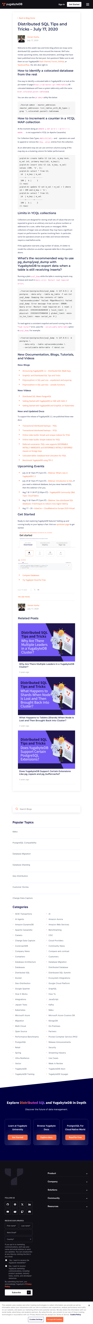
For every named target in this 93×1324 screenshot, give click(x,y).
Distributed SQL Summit (60, 972)
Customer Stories (21, 887)
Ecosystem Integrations (59, 978)
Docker (18, 978)
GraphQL (53, 988)
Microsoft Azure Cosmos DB (62, 1015)
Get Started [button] (74, 4)
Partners (52, 1031)
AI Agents (19, 919)
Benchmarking (55, 930)
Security (52, 1047)
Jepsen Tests (21, 1004)
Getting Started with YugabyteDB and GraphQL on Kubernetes (48, 405)
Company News (22, 951)
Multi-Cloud (20, 1026)
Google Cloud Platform (59, 983)
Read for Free (75, 1137)
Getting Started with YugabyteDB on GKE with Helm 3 (45, 401)
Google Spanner (22, 988)
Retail (17, 1047)
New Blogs (24, 365)
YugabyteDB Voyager (58, 1074)
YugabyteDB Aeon (57, 1069)
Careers (18, 935)
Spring (18, 1053)
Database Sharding (21, 865)
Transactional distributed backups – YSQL (40, 425)
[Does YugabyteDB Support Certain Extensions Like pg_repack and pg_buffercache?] (46, 749)
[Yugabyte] (12, 4)
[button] (88, 4)
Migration (19, 1020)
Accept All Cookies (54, 1319)
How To (52, 994)
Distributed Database (58, 967)
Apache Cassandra (23, 930)
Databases (20, 967)
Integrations (20, 999)
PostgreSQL (20, 1042)
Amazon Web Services (59, 924)
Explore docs (46, 1137)
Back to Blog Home (27, 18)
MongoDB (53, 1020)
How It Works (21, 994)
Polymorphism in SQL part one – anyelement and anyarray (47, 380)
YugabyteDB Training (24, 1074)
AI (49, 914)
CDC (51, 935)
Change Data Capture (23, 898)
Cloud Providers (56, 940)
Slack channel (44, 61)
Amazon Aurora (56, 919)
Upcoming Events (31, 466)
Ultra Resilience (22, 1058)
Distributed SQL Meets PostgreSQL (37, 396)
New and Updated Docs (31, 411)
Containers (20, 956)
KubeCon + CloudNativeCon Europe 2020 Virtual (54, 508)
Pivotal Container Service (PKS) (63, 1036)
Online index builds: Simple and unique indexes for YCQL (46, 435)
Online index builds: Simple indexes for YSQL (41, 439)
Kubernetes (20, 1010)
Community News (57, 946)
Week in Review (56, 1063)
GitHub (61, 61)
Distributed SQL (22, 972)
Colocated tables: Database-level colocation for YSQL (44, 455)
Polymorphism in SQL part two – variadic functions (44, 384)
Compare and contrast (59, 951)
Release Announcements (60, 1042)
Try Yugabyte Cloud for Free (34, 580)
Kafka (51, 1004)
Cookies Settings (36, 1319)
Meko (15, 831)
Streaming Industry (57, 1053)
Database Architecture (25, 962)
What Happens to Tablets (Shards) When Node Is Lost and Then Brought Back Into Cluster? (46, 719)
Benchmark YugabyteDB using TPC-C (38, 460)
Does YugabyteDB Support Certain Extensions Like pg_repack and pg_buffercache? (45, 772)
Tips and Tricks (24, 597)
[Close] (89, 1305)
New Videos (24, 390)
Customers (53, 956)
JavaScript (53, 999)
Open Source (21, 1031)
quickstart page (63, 524)
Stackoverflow (23, 65)
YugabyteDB (21, 1069)
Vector (18, 1063)
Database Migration (22, 854)
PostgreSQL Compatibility (24, 842)
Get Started (26, 514)
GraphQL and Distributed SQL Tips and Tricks (41, 375)
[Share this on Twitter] (34, 590)
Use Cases (53, 1058)
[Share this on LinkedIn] (38, 590)
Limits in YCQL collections (37, 213)
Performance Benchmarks (27, 1036)
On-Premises (54, 1026)
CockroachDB (21, 946)
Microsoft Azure (22, 1015)
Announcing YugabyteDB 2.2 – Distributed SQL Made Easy (47, 371)
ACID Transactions (23, 914)
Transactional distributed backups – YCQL (40, 430)
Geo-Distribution (20, 876)
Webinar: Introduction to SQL (60, 481)
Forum (54, 61)
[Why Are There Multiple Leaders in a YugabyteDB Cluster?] (46, 642)
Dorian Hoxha (33, 37)
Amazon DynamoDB (24, 924)
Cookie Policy (75, 1315)
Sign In (61, 4)
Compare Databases (31, 575)
